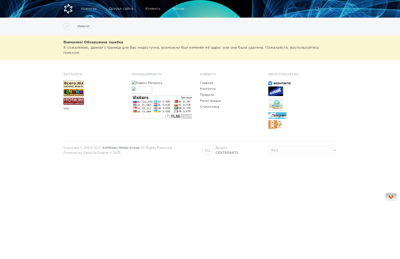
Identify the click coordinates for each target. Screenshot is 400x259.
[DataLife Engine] (68, 9)
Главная (206, 83)
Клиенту (152, 8)
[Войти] (330, 9)
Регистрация (210, 100)
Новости (89, 8)
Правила (207, 94)
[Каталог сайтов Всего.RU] (93, 84)
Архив (178, 8)
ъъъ (66, 108)
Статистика (209, 107)
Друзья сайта (121, 8)
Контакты (208, 88)
